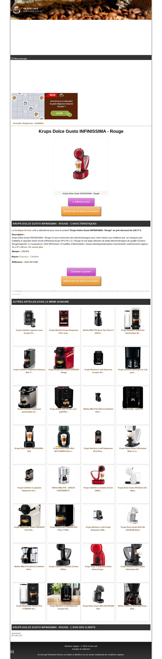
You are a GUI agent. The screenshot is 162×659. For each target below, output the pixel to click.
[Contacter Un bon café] (81, 651)
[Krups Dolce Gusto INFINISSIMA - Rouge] (81, 164)
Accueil (17, 123)
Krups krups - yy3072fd (133, 409)
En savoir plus (36, 247)
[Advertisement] (81, 37)
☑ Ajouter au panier (81, 271)
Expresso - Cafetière (33, 123)
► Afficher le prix (81, 202)
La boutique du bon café (24, 230)
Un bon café (30, 8)
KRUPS (25, 251)
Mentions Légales (72, 646)
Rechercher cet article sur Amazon (81, 211)
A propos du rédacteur (81, 649)
